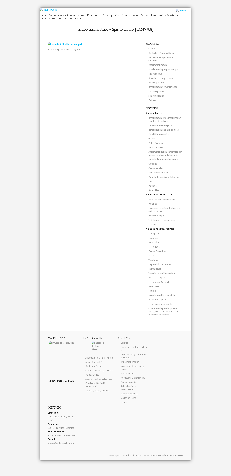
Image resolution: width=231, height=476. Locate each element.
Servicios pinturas (156, 91)
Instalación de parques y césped (163, 69)
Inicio (44, 15)
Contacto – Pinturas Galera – (162, 53)
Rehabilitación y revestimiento (162, 87)
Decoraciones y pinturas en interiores (66, 15)
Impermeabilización (157, 65)
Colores (152, 48)
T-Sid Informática (128, 455)
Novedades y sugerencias (160, 78)
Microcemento (93, 15)
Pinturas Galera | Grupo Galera (168, 455)
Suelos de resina (130, 15)
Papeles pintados (111, 15)
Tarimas (144, 15)
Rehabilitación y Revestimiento (165, 15)
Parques (68, 18)
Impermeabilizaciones (51, 18)
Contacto (79, 18)
